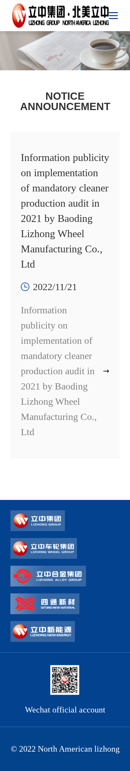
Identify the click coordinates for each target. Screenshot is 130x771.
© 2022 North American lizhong (65, 748)
